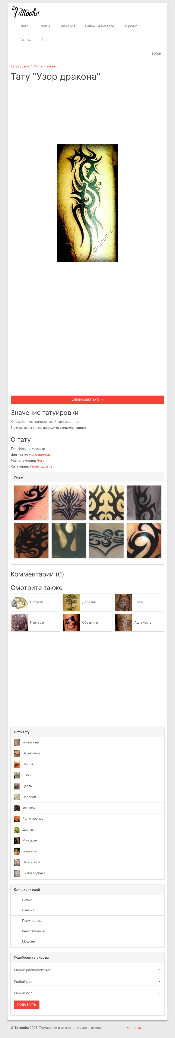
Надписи (29, 797)
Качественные (33, 931)
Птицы (27, 764)
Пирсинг (130, 26)
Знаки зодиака (33, 873)
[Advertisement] (87, 114)
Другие (47, 466)
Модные (28, 941)
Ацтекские (143, 622)
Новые (26, 900)
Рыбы (26, 775)
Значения (67, 26)
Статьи (26, 40)
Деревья (89, 602)
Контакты (134, 1028)
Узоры (52, 66)
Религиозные (33, 818)
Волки (139, 602)
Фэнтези (29, 808)
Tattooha (26, 12)
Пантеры (37, 622)
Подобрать (26, 1004)
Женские (29, 851)
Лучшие (28, 910)
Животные (30, 742)
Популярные (31, 921)
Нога (40, 461)
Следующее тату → (88, 399)
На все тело (31, 862)
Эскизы (44, 26)
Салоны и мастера (99, 26)
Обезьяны (90, 622)
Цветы (27, 786)
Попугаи (36, 602)
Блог (45, 40)
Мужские (29, 840)
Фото (24, 26)
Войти (156, 53)
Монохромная (40, 455)
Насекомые (31, 753)
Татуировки (20, 66)
